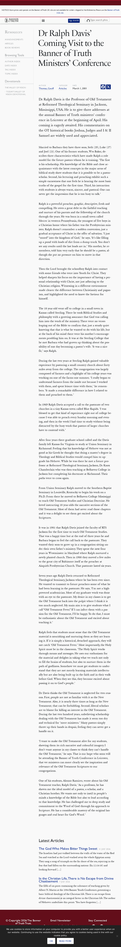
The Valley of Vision (15, 87)
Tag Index (10, 69)
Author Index (12, 61)
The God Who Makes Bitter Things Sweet (68, 849)
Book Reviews (12, 47)
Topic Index (11, 73)
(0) (76, 21)
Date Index (11, 65)
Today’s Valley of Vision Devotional (16, 93)
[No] (117, 936)
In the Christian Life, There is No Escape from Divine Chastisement (76, 879)
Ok (51, 940)
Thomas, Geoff (46, 88)
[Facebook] (103, 87)
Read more (65, 940)
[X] (108, 87)
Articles (63, 88)
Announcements (14, 39)
